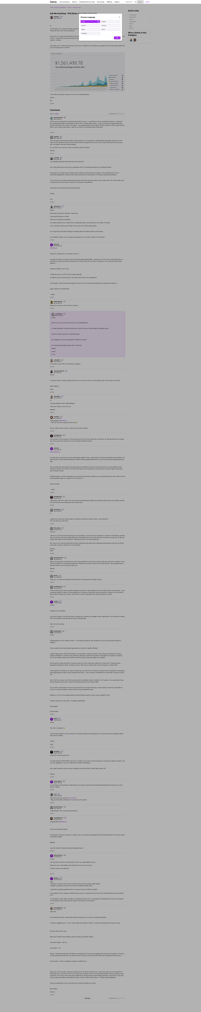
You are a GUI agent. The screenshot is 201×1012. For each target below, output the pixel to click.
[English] (53, 2)
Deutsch (83, 25)
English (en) (129, 2)
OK (117, 37)
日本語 (83, 29)
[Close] (119, 17)
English (83, 21)
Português (84, 33)
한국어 (103, 29)
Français (104, 25)
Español (104, 21)
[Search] (135, 1)
